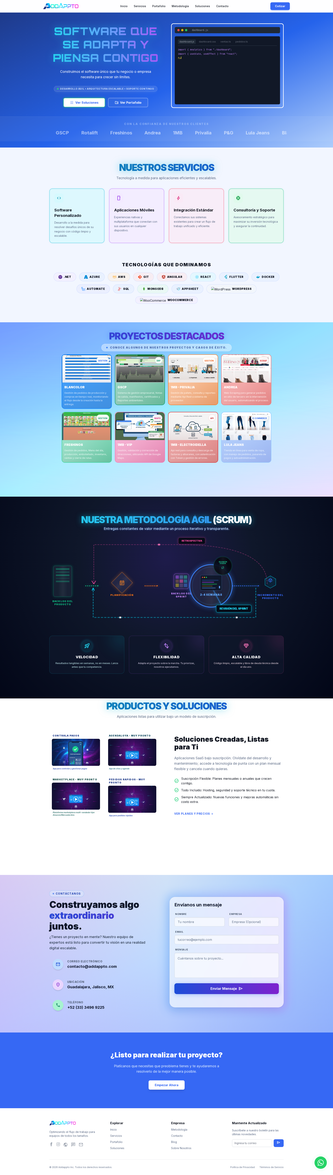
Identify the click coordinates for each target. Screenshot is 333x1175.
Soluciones (202, 6)
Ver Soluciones (84, 102)
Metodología (180, 6)
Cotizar (280, 6)
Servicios (140, 6)
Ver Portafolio (128, 102)
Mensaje (181, 949)
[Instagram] (58, 1145)
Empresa (235, 914)
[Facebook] (51, 1145)
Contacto (222, 6)
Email (179, 931)
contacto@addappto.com (92, 966)
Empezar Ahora (166, 1085)
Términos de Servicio (271, 1167)
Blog (174, 1142)
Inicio (124, 6)
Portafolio (159, 6)
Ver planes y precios (194, 813)
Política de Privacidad (242, 1167)
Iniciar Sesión (227, 88)
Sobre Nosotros (181, 1148)
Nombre (181, 914)
